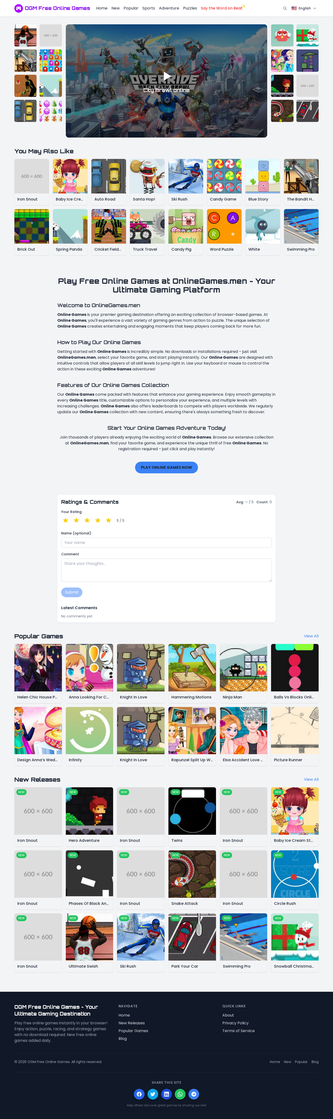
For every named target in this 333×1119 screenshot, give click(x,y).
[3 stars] (87, 520)
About (228, 1015)
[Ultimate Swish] (25, 35)
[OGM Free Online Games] (18, 8)
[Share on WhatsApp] (180, 1094)
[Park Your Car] (307, 111)
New (115, 8)
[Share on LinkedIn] (166, 1094)
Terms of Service (238, 1031)
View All (311, 636)
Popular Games (133, 1031)
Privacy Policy (235, 1023)
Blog (122, 1038)
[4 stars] (97, 520)
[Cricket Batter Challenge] (25, 86)
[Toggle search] (285, 8)
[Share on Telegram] (193, 1094)
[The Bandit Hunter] (25, 60)
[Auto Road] (25, 111)
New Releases (131, 1023)
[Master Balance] (307, 60)
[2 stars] (76, 520)
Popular (131, 8)
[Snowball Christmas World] (307, 35)
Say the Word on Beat (222, 8)
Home (102, 8)
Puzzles (190, 8)
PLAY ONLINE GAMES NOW (166, 467)
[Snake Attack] (282, 111)
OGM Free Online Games (57, 8)
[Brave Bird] (282, 35)
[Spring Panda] (50, 86)
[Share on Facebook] (139, 1094)
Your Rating (71, 511)
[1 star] (65, 520)
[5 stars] (108, 520)
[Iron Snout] (50, 35)
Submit (71, 592)
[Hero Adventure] (282, 86)
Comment (70, 554)
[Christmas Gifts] (50, 111)
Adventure (169, 8)
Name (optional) (76, 533)
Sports (148, 8)
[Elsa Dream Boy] (282, 60)
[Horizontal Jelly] (50, 60)
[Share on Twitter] (152, 1094)
